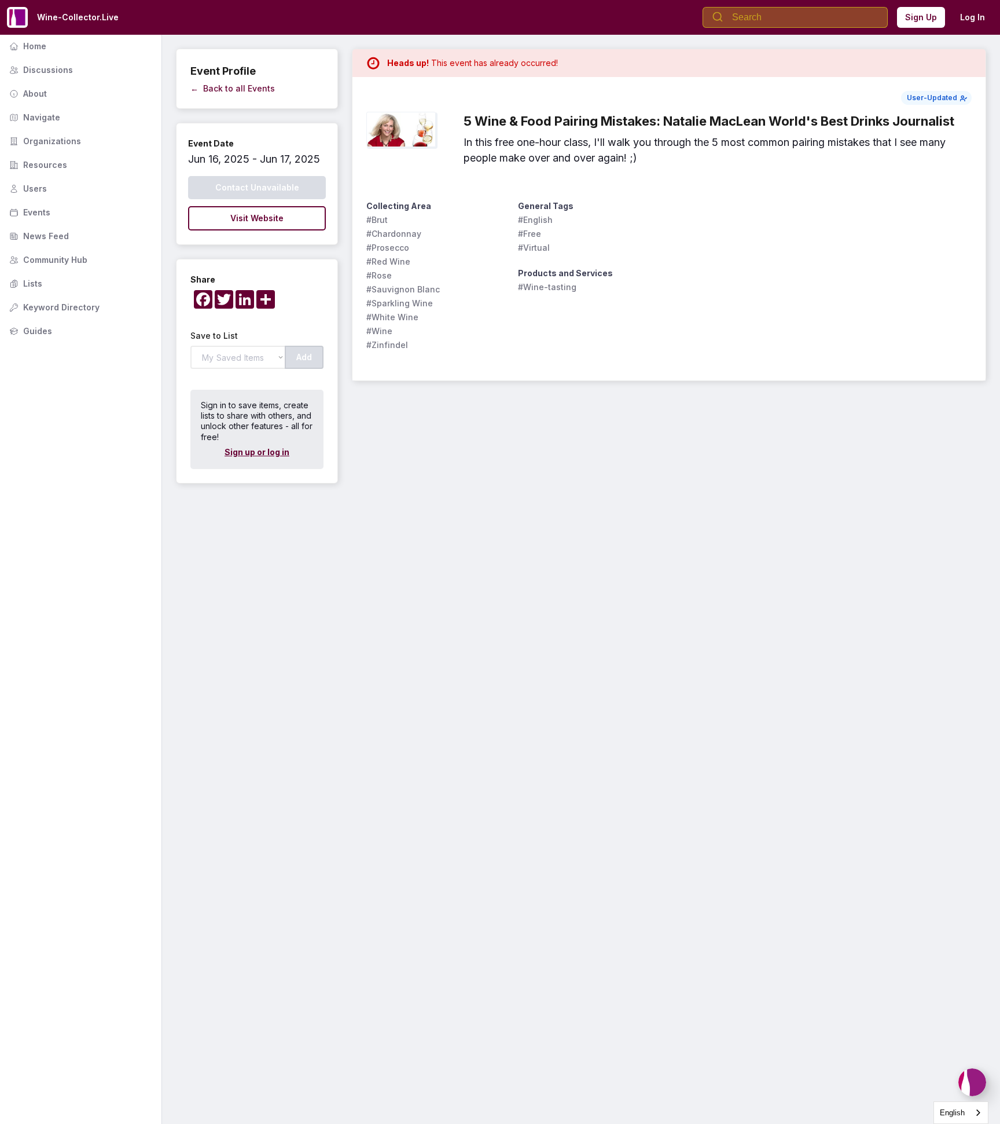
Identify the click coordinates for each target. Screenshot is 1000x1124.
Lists (24, 283)
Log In (972, 17)
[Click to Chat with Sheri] (972, 1082)
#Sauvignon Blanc (403, 289)
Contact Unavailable (257, 187)
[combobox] (960, 1112)
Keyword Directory (53, 307)
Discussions (40, 70)
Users (27, 188)
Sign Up (921, 17)
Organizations (44, 141)
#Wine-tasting (547, 287)
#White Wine (392, 317)
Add (304, 357)
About (27, 93)
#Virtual (534, 247)
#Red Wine (388, 261)
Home (26, 46)
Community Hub (47, 260)
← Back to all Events (232, 88)
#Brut (377, 220)
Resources (37, 165)
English (952, 1112)
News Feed (38, 236)
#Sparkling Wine (399, 303)
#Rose (379, 275)
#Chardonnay (393, 234)
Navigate (33, 117)
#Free (529, 234)
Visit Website (257, 218)
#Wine (379, 331)
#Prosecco (387, 247)
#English (535, 220)
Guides (29, 331)
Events (28, 212)
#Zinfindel (387, 345)
